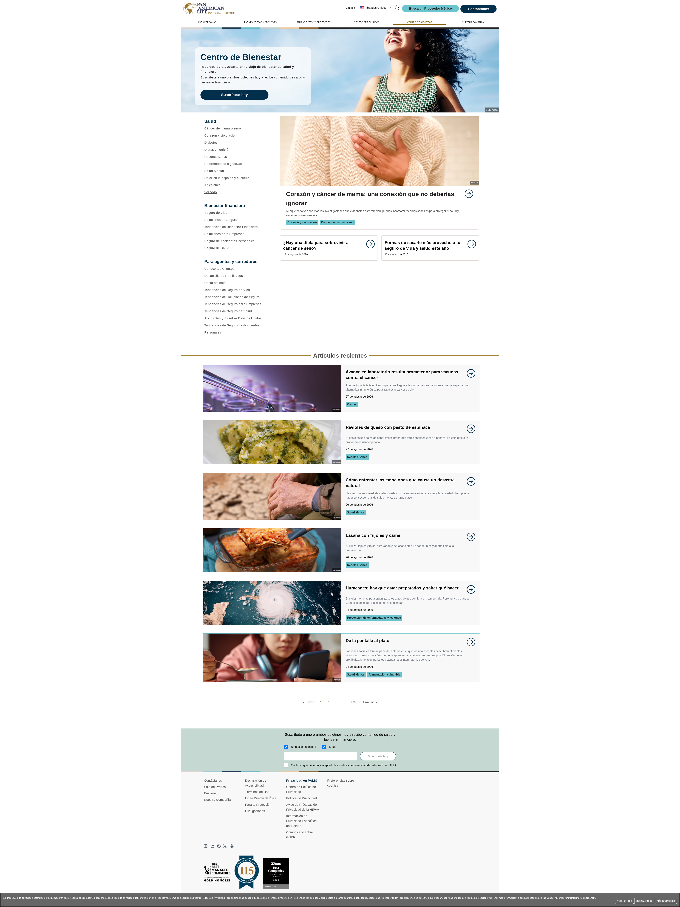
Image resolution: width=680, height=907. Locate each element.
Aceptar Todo (624, 900)
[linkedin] (212, 846)
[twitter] (225, 846)
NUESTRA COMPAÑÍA (473, 22)
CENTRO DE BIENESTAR (419, 22)
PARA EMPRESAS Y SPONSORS (260, 22)
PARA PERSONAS (207, 22)
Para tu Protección (258, 804)
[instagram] (206, 846)
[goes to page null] (467, 194)
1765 (353, 702)
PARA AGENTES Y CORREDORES (313, 22)
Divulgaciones (255, 811)
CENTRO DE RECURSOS (366, 22)
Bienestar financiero (303, 746)
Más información (666, 900)
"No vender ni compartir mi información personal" (569, 897)
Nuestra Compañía (217, 799)
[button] (376, 8)
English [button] (350, 7)
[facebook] (219, 846)
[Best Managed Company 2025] (218, 873)
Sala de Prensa (215, 787)
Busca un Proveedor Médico (430, 8)
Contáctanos (478, 9)
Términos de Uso (257, 792)
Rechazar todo (644, 900)
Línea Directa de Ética (260, 798)
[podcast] (232, 846)
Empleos (210, 793)
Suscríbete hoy (234, 95)
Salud (332, 746)
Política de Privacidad (301, 798)
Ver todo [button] (210, 192)
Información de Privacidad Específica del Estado (301, 821)
